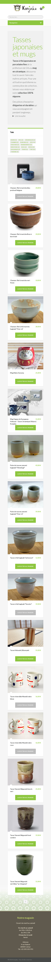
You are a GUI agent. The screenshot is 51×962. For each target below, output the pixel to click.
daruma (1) (24, 142)
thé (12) (32, 149)
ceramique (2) (30, 140)
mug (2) (24, 147)
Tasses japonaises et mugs (28, 46)
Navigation (13, 23)
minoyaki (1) (15, 147)
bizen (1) (14, 140)
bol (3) (21, 140)
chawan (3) (15, 142)
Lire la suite (20, 116)
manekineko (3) (26, 144)
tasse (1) (25, 149)
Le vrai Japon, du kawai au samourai (35, 8)
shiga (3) (31, 147)
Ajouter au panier (25, 196)
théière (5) (15, 151)
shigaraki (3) (15, 149)
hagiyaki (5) (15, 144)
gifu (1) (32, 142)
